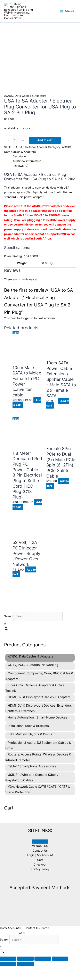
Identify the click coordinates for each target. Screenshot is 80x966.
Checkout (40, 864)
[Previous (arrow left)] (8, 964)
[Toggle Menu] (40, 841)
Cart (40, 859)
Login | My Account (40, 855)
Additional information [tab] (27, 161)
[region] (40, 48)
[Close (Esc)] (60, 959)
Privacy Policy (40, 869)
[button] (40, 845)
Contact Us (40, 850)
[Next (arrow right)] (25, 964)
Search (9, 616)
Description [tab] (20, 156)
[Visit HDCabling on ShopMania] (40, 878)
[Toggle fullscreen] (25, 959)
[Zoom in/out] (8, 959)
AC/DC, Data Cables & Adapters (25, 95)
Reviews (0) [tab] (20, 165)
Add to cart (45, 140)
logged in (27, 318)
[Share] (42, 959)
